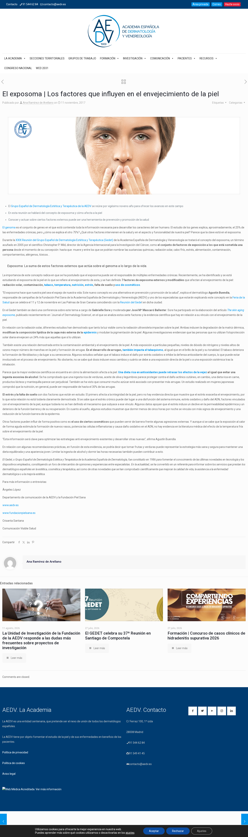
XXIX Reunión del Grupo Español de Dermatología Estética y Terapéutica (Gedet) (64, 240)
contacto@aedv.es (54, 4)
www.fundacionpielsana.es (19, 512)
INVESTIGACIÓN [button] (132, 58)
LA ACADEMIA (13, 58)
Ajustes (201, 831)
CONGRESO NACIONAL (18, 68)
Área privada (200, 4)
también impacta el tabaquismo (143, 349)
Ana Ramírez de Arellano (38, 102)
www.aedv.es (11, 505)
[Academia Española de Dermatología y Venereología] (124, 31)
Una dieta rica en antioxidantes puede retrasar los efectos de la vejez (163, 372)
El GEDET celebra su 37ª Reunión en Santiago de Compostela (118, 635)
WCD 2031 (42, 68)
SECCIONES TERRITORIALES (47, 58)
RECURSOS (207, 58)
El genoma (9, 227)
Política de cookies (13, 763)
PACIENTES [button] (185, 58)
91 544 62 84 (30, 4)
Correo (217, 4)
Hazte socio (232, 4)
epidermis (90, 332)
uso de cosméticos (127, 284)
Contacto (11, 4)
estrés (89, 284)
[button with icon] (192, 711)
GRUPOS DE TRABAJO (82, 58)
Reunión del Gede (130, 302)
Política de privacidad (15, 752)
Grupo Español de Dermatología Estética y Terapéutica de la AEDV (51, 206)
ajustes (130, 832)
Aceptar (154, 831)
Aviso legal (9, 773)
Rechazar (178, 831)
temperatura (62, 284)
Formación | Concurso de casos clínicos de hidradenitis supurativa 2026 (206, 635)
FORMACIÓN (107, 58)
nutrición (78, 284)
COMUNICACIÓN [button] (160, 58)
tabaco (48, 284)
